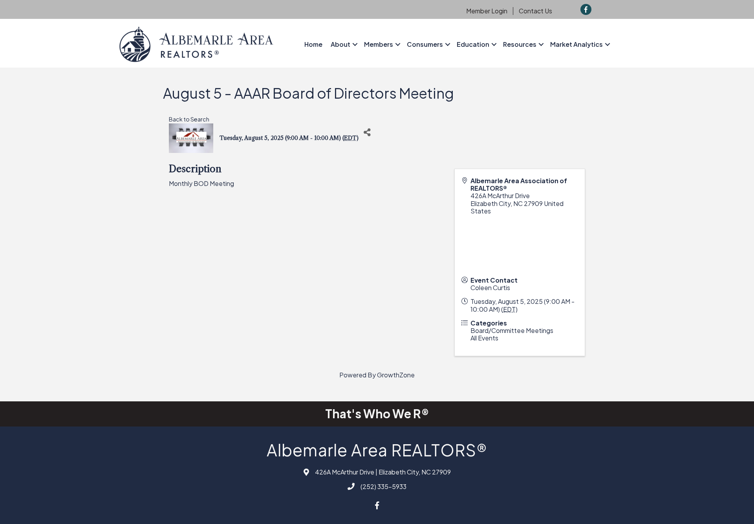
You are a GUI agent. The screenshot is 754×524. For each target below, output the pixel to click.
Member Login (486, 11)
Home (313, 44)
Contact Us (535, 11)
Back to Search (189, 119)
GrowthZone (396, 375)
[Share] (367, 132)
